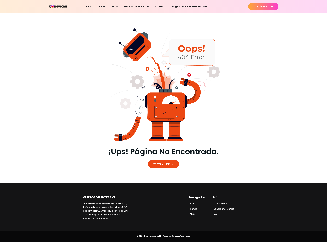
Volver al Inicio (162, 164)
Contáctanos (262, 6)
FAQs (192, 214)
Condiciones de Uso (223, 208)
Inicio (88, 6)
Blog (215, 214)
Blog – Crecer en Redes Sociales (189, 6)
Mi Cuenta (160, 6)
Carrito (114, 6)
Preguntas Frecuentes (136, 6)
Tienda (101, 6)
